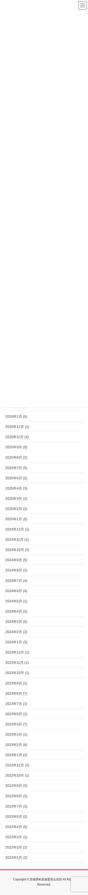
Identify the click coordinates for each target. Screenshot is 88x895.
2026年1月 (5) (16, 416)
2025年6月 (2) (16, 478)
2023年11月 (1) (17, 662)
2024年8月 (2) (16, 570)
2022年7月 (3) (16, 806)
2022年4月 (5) (16, 827)
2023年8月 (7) (16, 693)
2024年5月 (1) (16, 601)
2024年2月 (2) (16, 632)
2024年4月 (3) (16, 611)
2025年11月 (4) (17, 437)
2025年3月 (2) (16, 498)
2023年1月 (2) (16, 755)
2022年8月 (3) (16, 796)
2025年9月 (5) (16, 447)
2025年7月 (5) (16, 468)
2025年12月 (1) (17, 427)
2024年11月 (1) (17, 539)
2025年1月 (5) (16, 519)
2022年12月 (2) (17, 765)
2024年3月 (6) (16, 622)
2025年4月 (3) (16, 488)
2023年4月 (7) (16, 724)
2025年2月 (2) (16, 509)
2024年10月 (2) (17, 550)
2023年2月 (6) (16, 745)
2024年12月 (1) (17, 529)
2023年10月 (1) (17, 673)
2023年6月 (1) (16, 714)
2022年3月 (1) (16, 837)
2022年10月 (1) (17, 775)
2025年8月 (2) (16, 457)
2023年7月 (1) (16, 704)
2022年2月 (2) (16, 847)
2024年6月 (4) (16, 591)
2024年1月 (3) (16, 642)
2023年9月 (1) (16, 683)
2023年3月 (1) (16, 734)
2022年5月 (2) (16, 816)
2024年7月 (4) (16, 581)
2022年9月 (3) (16, 786)
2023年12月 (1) (17, 652)
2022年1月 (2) (16, 857)
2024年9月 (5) (16, 560)
